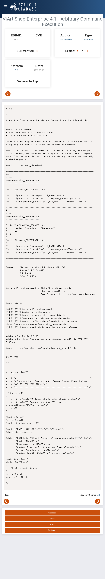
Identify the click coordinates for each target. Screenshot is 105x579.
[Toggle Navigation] (6, 6)
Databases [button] (52, 513)
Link (98, 495)
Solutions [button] (52, 530)
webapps (88, 39)
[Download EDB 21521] (78, 51)
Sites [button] (52, 524)
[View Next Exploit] (97, 93)
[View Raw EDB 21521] (87, 51)
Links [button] (52, 519)
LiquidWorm (66, 39)
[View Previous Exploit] (8, 93)
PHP (16, 70)
